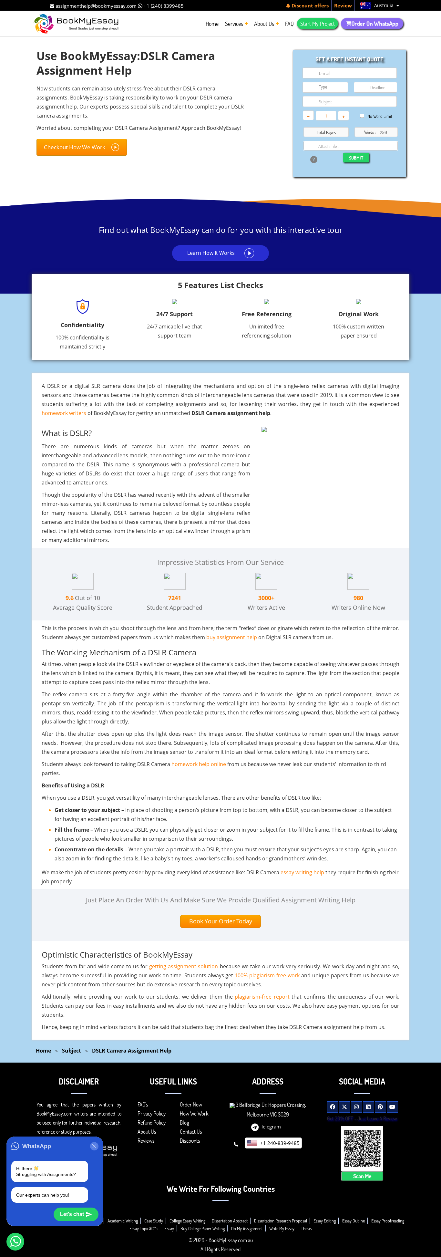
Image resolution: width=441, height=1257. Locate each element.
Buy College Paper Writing (202, 1228)
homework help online (198, 764)
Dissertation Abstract (230, 1221)
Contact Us (191, 1131)
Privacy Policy (152, 1113)
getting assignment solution (183, 966)
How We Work (194, 1113)
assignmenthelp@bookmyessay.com (95, 6)
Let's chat (72, 1214)
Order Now (191, 1104)
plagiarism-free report (262, 996)
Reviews (146, 1140)
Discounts (190, 1140)
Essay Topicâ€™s (143, 1228)
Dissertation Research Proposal (280, 1221)
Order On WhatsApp (375, 23)
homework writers (64, 413)
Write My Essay (281, 1228)
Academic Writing (123, 1221)
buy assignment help (231, 637)
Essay (169, 1228)
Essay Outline (353, 1221)
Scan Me (362, 1176)
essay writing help (302, 872)
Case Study (153, 1221)
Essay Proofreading (387, 1221)
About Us (147, 1131)
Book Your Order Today (220, 921)
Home (43, 1050)
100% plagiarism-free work (267, 975)
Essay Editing (324, 1221)
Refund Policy (152, 1122)
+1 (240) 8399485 (163, 6)
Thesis (306, 1228)
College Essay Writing (187, 1221)
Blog (184, 1122)
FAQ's (143, 1104)
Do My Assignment (247, 1228)
